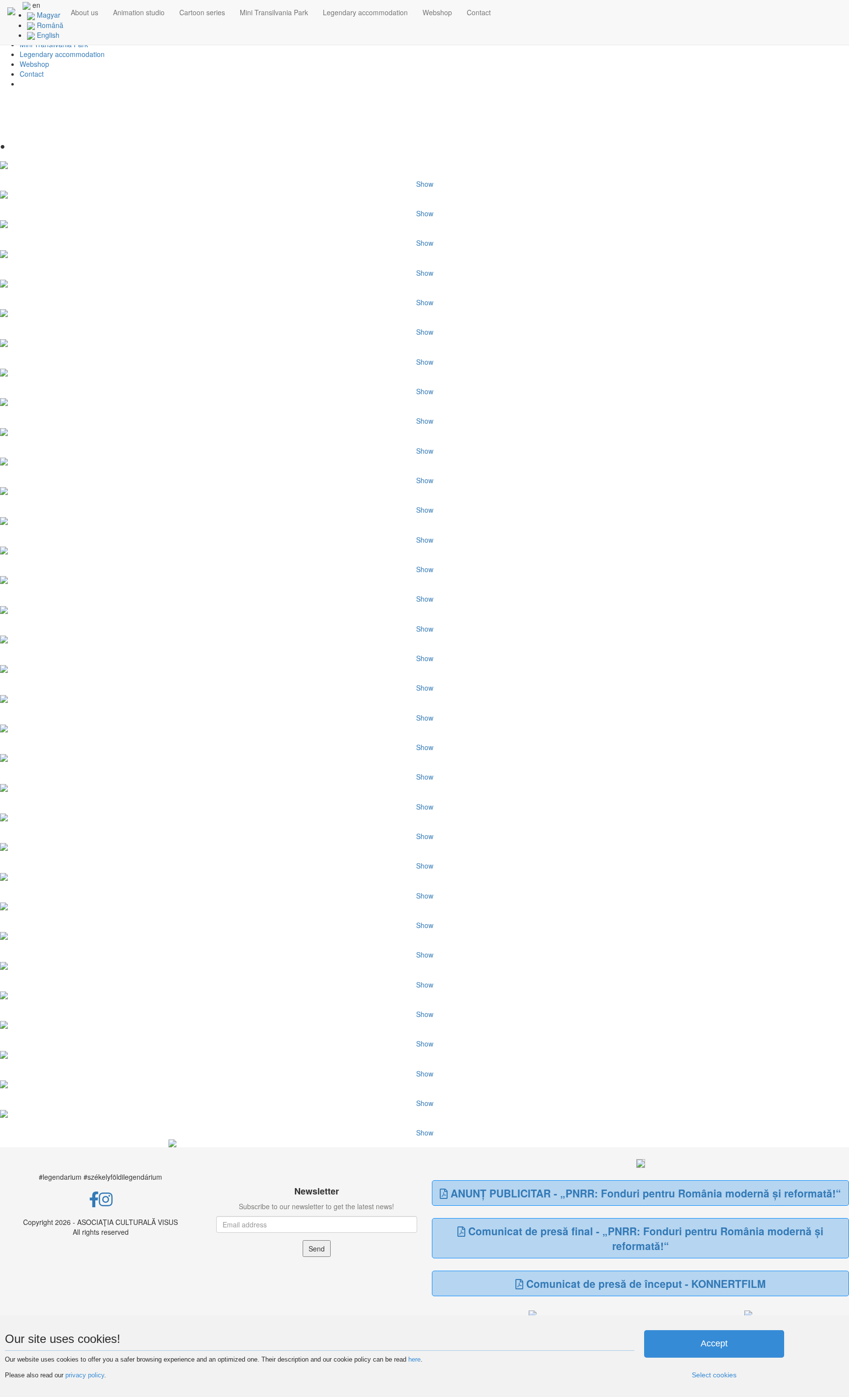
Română (49, 25)
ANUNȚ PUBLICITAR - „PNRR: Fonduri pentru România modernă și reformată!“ (644, 1193)
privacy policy (84, 1375)
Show (424, 184)
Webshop (437, 12)
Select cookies (714, 1375)
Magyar (47, 15)
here (414, 1359)
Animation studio (139, 12)
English (47, 35)
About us (84, 12)
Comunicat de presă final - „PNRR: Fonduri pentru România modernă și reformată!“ (644, 1238)
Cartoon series (202, 12)
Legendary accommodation (365, 12)
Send (317, 1248)
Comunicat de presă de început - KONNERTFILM (644, 1283)
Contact (479, 12)
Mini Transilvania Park (274, 12)
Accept (714, 1343)
